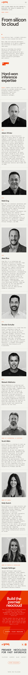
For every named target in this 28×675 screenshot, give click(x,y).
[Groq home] (5, 2)
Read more (5, 12)
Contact (23, 657)
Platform (5, 657)
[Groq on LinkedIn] (25, 644)
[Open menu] (25, 2)
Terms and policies (14, 672)
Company (11, 657)
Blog (17, 657)
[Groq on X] (22, 644)
